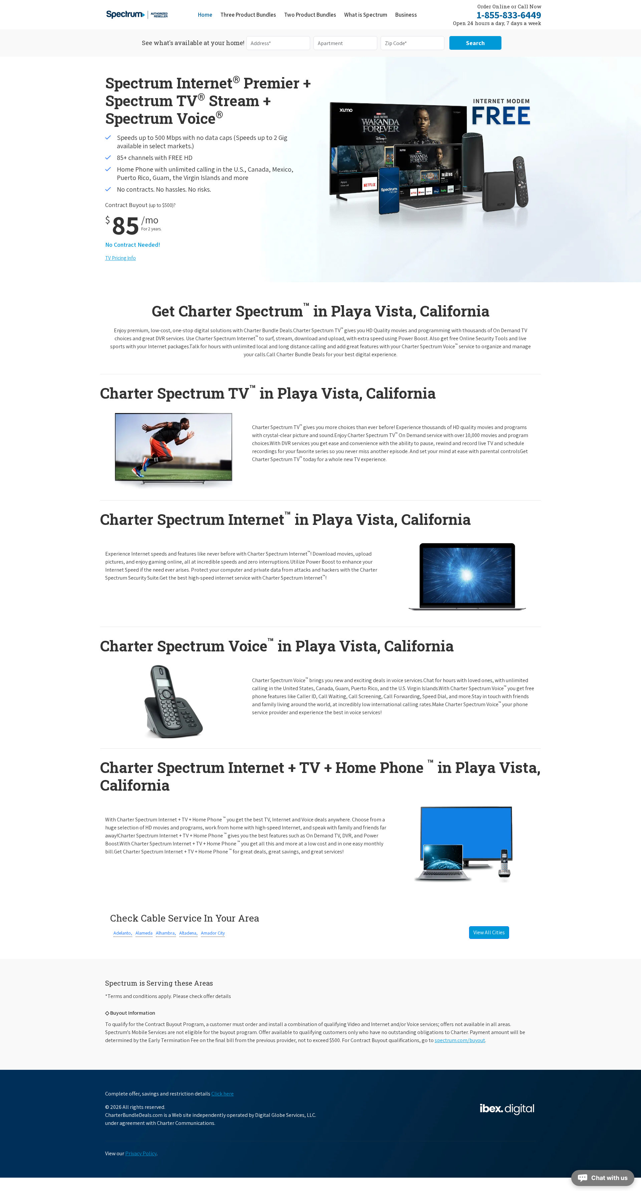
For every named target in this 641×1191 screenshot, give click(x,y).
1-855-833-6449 (509, 14)
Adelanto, (123, 933)
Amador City (213, 933)
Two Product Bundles (310, 14)
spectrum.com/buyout (460, 1040)
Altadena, (188, 933)
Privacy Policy (141, 1153)
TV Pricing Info (120, 258)
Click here (222, 1093)
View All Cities (489, 932)
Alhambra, (166, 933)
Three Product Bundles (250, 14)
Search (475, 43)
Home (205, 14)
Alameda (144, 933)
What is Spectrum (365, 14)
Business (406, 14)
